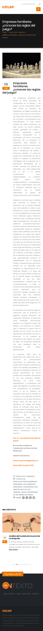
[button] (40, 4)
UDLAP (23, 492)
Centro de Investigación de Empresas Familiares (25, 481)
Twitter (27, 497)
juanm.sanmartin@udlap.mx (25, 460)
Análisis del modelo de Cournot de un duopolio (24, 537)
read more (13, 550)
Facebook (23, 497)
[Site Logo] (8, 7)
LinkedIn (30, 497)
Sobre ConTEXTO (9, 594)
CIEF (24, 484)
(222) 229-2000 (29, 4)
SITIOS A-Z (35, 594)
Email (33, 497)
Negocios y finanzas (25, 476)
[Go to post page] (21, 522)
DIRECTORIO (26, 594)
